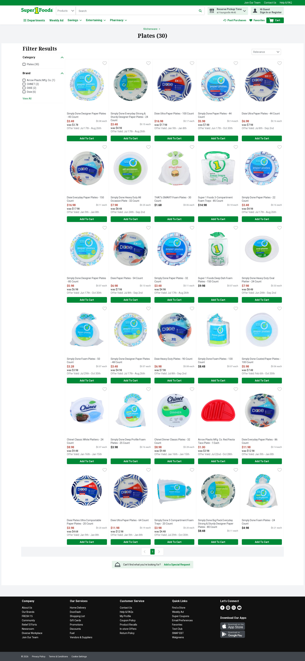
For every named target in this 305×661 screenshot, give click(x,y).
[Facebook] (222, 608)
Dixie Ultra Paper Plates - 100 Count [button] (174, 113)
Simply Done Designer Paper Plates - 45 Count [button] (86, 115)
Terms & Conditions (58, 656)
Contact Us (270, 2)
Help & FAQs (126, 611)
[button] (277, 20)
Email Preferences (182, 620)
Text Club (177, 628)
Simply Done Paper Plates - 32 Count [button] (171, 280)
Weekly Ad (56, 20)
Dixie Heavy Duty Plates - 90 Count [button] (173, 359)
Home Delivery (78, 607)
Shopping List (77, 616)
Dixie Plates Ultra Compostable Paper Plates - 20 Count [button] (84, 522)
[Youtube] (239, 608)
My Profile (125, 616)
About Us (27, 607)
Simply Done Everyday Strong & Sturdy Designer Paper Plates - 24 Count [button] (129, 117)
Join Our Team (252, 2)
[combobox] (66, 11)
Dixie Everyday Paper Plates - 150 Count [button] (85, 199)
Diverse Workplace (32, 633)
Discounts (75, 628)
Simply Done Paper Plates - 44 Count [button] (215, 115)
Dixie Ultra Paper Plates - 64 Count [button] (130, 520)
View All (27, 98)
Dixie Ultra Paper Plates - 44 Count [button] (261, 113)
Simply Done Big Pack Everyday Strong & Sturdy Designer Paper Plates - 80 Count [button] (215, 524)
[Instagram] (234, 608)
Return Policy (127, 633)
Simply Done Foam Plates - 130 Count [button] (215, 360)
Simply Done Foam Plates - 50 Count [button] (83, 360)
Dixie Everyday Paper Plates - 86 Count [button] (259, 441)
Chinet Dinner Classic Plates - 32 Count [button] (172, 441)
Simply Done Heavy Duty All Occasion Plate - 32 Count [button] (126, 199)
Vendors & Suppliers (81, 637)
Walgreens (178, 637)
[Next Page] (159, 552)
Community (28, 620)
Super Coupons (180, 616)
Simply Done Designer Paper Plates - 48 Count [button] (130, 360)
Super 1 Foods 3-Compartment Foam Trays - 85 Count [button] (215, 199)
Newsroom (28, 628)
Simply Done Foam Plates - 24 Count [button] (258, 522)
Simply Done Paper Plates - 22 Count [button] (258, 199)
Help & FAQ (286, 2)
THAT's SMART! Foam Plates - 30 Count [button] (172, 199)
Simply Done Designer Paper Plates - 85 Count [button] (86, 280)
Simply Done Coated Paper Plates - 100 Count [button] (261, 360)
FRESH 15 (27, 616)
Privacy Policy (38, 656)
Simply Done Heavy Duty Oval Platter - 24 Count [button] (258, 280)
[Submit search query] (200, 11)
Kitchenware (150, 29)
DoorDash (75, 611)
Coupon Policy (128, 620)
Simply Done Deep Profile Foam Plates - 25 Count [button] (128, 441)
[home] (38, 10)
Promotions (76, 624)
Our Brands (28, 611)
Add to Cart (87, 138)
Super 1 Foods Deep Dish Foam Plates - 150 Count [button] (215, 280)
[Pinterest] (228, 608)
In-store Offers (128, 628)
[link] (235, 20)
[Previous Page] (145, 552)
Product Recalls (128, 624)
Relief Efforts (29, 624)
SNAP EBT (178, 633)
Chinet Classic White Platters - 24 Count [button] (85, 441)
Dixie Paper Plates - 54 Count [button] (127, 278)
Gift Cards (75, 620)
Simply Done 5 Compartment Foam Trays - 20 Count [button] (174, 522)
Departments (36, 20)
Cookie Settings (79, 656)
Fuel (72, 633)
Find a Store (178, 607)
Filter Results (40, 48)
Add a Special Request (177, 564)
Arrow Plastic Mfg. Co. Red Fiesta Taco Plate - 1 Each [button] (216, 441)
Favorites (177, 624)
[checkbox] (104, 63)
